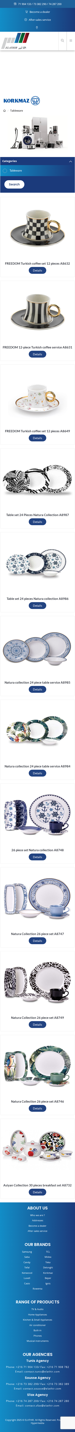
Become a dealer (39, 12)
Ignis (47, 1283)
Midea (48, 1256)
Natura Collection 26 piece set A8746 (37, 1101)
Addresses (37, 1220)
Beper (48, 1278)
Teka (47, 1262)
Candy (27, 1262)
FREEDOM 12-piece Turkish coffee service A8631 (37, 347)
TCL (48, 1251)
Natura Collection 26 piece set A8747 (37, 934)
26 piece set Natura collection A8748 (37, 850)
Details (37, 270)
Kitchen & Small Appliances (37, 1319)
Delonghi (48, 1267)
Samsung (27, 1251)
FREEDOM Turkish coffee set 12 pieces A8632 (37, 263)
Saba (27, 1256)
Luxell (27, 1278)
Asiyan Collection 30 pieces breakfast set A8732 (37, 1185)
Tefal (27, 1267)
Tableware (16, 110)
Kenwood (27, 1272)
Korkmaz (48, 1272)
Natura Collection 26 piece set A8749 (37, 1017)
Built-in (37, 1330)
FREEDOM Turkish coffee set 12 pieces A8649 (37, 431)
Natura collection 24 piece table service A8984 (37, 766)
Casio (27, 1283)
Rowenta (37, 1288)
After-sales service (39, 20)
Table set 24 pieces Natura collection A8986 (38, 598)
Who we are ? (37, 1215)
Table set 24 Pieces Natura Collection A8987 (37, 515)
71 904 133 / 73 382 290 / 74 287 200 (39, 4)
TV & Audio (37, 1309)
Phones (38, 1335)
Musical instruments (38, 1340)
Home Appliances (37, 1314)
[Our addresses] (37, 28)
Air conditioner (37, 1325)
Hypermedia (37, 1423)
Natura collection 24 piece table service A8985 (37, 682)
